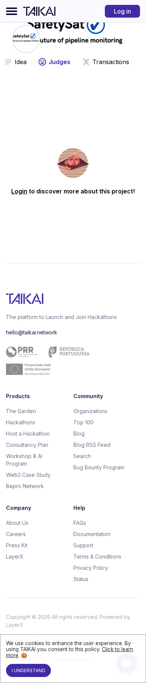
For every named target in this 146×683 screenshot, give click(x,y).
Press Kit (16, 545)
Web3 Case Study (28, 475)
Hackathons (20, 422)
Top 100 (83, 422)
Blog (79, 433)
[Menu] (11, 11)
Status (80, 579)
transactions (110, 62)
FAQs (79, 523)
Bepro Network (25, 486)
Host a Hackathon (28, 433)
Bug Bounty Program (98, 467)
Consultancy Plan (27, 445)
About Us (17, 523)
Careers (16, 534)
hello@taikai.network (31, 332)
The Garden (21, 411)
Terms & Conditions (97, 556)
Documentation (91, 534)
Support (83, 545)
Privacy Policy (90, 568)
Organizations (90, 411)
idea (21, 62)
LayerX (15, 556)
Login (19, 191)
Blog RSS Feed (91, 445)
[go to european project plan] (70, 360)
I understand (28, 670)
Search (82, 456)
